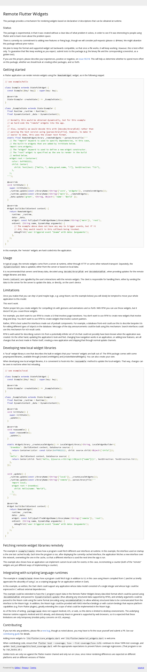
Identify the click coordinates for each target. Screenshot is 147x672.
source (141, 667)
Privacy (25, 667)
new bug (46, 630)
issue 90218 (84, 59)
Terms (33, 667)
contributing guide (11, 633)
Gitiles (17, 667)
